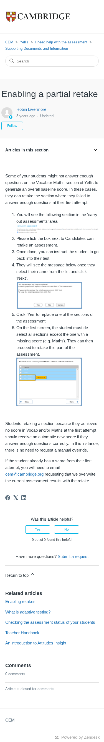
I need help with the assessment (61, 42)
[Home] (49, 16)
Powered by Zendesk (80, 737)
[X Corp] (15, 497)
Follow (12, 126)
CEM (9, 42)
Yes (37, 529)
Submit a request (73, 556)
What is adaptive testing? (27, 612)
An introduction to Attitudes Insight (35, 643)
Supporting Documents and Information (36, 48)
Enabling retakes (20, 601)
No (66, 529)
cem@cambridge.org (24, 474)
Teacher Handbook (22, 632)
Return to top (17, 575)
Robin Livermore (31, 109)
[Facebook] (7, 497)
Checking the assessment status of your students (50, 622)
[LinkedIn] (23, 497)
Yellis (24, 42)
